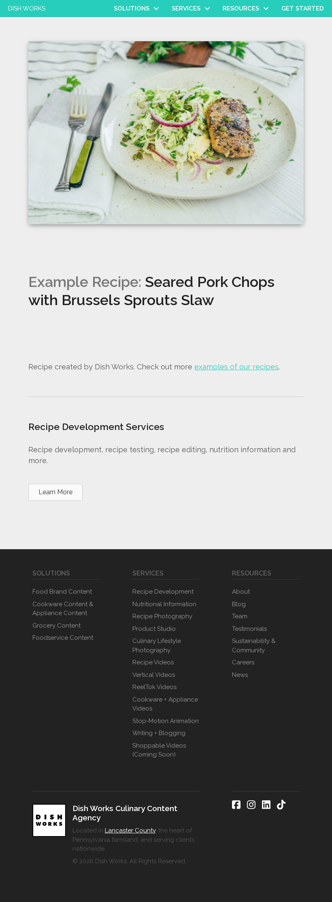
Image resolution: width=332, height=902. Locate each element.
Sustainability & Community (253, 645)
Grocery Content (56, 625)
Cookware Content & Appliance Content (62, 609)
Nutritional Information (164, 604)
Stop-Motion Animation (165, 721)
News (240, 675)
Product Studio (154, 628)
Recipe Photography (162, 616)
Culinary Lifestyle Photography (156, 645)
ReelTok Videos (154, 687)
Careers (243, 662)
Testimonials (249, 628)
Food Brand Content (62, 591)
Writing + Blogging (158, 733)
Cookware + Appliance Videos (165, 704)
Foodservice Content (62, 637)
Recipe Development (163, 591)
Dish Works (26, 8)
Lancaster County (130, 830)
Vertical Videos (153, 675)
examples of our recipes (236, 366)
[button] (156, 8)
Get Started (302, 8)
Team (239, 616)
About (241, 591)
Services (186, 8)
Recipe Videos (153, 662)
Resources (241, 8)
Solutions (131, 8)
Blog (239, 604)
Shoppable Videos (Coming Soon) (159, 750)
